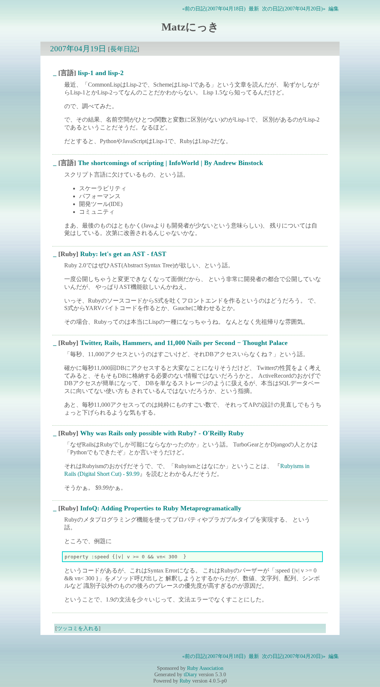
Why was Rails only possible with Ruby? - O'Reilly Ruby (162, 433)
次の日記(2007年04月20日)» (293, 9)
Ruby (185, 681)
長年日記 (123, 49)
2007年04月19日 (78, 48)
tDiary (190, 674)
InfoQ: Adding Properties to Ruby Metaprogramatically (160, 508)
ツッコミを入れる (78, 628)
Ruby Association (205, 668)
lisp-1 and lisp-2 (101, 73)
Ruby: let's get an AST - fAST (123, 254)
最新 (254, 9)
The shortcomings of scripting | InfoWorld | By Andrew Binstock (170, 163)
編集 (333, 9)
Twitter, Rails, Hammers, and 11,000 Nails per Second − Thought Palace (184, 342)
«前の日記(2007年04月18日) (214, 9)
